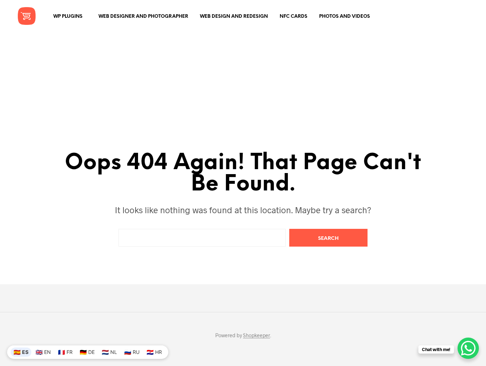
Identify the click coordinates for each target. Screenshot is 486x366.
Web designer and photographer (143, 16)
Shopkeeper (256, 335)
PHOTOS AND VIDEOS (344, 16)
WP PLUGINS (68, 16)
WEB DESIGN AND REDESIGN (234, 16)
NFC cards (293, 16)
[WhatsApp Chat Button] (468, 348)
